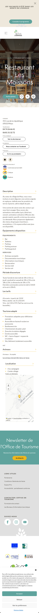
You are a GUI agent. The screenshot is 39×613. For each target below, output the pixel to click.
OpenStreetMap (17, 418)
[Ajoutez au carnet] (22, 96)
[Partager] (27, 96)
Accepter (19, 594)
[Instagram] (5, 160)
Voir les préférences (19, 605)
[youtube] (25, 522)
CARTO (8, 420)
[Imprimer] (33, 96)
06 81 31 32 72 (9, 133)
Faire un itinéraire (11, 374)
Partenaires (8, 478)
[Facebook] (10, 160)
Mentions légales (18, 610)
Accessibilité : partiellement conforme (17, 488)
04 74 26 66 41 (9, 129)
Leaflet (9, 418)
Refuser (19, 599)
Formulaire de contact (11, 503)
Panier (33, 34)
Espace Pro (8, 485)
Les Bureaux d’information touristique (17, 507)
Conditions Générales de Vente (14, 481)
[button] (36, 570)
